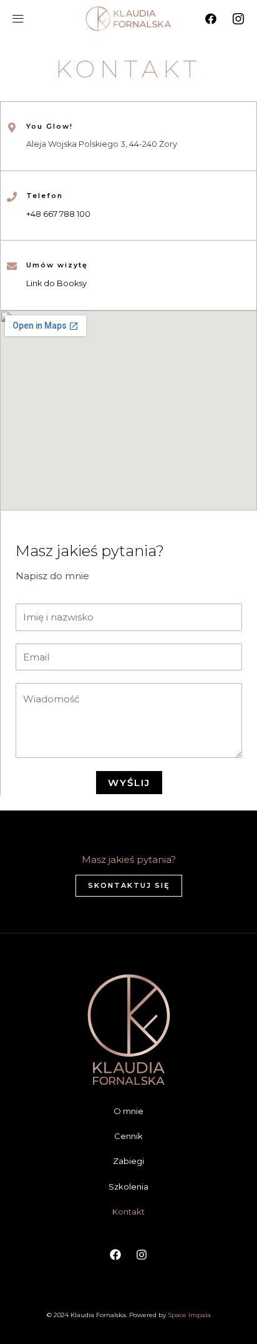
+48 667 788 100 (58, 214)
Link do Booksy (56, 283)
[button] (17, 18)
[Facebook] (210, 18)
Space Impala (189, 1315)
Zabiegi (128, 1161)
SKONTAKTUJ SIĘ (129, 885)
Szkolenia (128, 1187)
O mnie (128, 1111)
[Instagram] (238, 18)
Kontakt (128, 1212)
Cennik (128, 1136)
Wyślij (129, 783)
